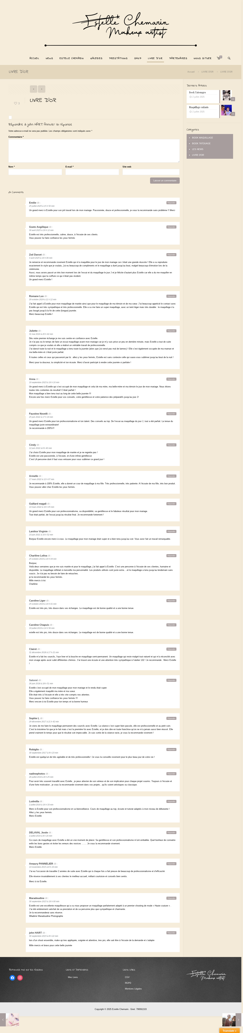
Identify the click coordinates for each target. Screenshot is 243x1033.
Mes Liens (73, 977)
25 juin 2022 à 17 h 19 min (41, 417)
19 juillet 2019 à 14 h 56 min (42, 628)
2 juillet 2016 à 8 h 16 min (40, 836)
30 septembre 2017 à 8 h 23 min (43, 753)
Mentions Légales (133, 989)
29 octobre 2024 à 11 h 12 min (42, 299)
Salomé (33, 680)
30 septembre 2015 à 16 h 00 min (44, 901)
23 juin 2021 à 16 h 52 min (41, 535)
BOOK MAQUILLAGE (202, 137)
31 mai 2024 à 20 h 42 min (41, 334)
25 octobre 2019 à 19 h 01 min (43, 604)
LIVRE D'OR (207, 72)
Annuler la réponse (58, 124)
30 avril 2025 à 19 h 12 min (41, 230)
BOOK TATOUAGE (201, 143)
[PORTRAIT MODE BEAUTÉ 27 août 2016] (9, 1019)
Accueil (191, 72)
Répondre (171, 203)
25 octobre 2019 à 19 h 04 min (43, 559)
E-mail (69, 166)
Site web (126, 166)
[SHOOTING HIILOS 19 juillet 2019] (231, 1019)
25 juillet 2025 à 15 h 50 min (42, 206)
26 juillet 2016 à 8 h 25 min (41, 777)
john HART (35, 124)
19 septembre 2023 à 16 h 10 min (44, 382)
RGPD (128, 983)
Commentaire (16, 137)
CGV (127, 977)
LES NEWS (197, 149)
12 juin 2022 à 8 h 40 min (40, 448)
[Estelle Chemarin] (120, 26)
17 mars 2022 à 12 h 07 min (41, 479)
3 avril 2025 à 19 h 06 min (40, 258)
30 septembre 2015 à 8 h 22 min (43, 936)
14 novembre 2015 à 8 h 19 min (43, 867)
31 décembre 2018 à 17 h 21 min (44, 652)
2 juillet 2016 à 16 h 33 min (41, 805)
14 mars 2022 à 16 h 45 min (41, 507)
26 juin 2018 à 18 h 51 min (41, 683)
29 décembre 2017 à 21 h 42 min (44, 721)
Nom (11, 166)
